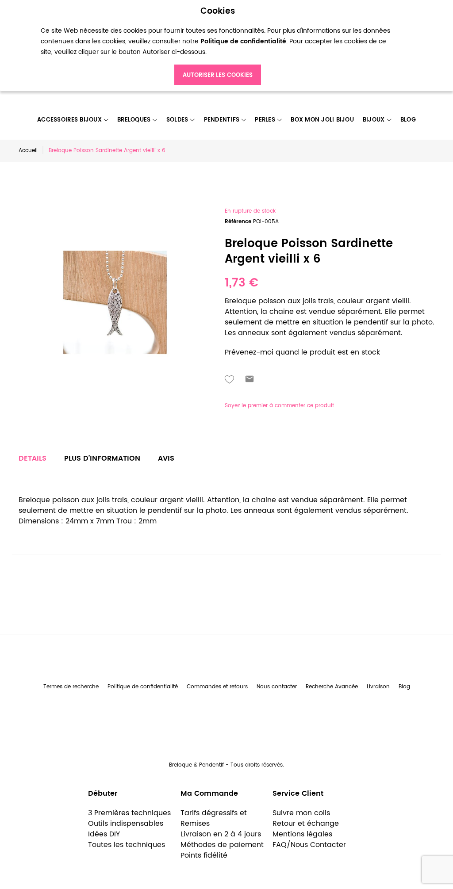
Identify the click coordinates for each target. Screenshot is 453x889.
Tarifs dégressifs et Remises (213, 818)
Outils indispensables (125, 823)
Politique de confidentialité (142, 687)
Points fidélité (203, 855)
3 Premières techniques (129, 813)
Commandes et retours (217, 687)
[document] (218, 45)
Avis (166, 458)
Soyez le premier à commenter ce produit (279, 405)
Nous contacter (277, 687)
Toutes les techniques (126, 845)
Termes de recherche (71, 687)
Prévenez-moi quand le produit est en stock (302, 352)
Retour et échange (306, 823)
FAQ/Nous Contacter (309, 845)
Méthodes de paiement (222, 845)
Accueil (28, 150)
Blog (404, 687)
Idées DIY (104, 834)
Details (32, 458)
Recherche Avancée (332, 687)
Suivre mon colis (301, 813)
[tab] (32, 458)
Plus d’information (102, 458)
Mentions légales (302, 834)
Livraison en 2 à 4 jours (220, 834)
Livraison (378, 687)
